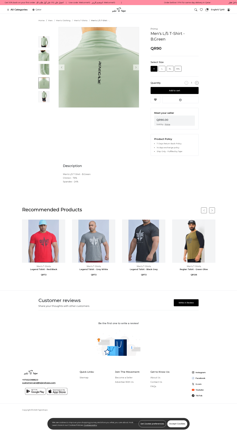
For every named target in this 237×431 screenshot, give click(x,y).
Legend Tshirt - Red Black (43, 269)
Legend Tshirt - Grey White (94, 269)
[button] (195, 9)
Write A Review (186, 302)
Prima (154, 28)
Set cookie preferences (152, 423)
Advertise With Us (124, 382)
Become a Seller (123, 377)
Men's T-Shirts (81, 20)
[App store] (57, 391)
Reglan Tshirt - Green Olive (194, 269)
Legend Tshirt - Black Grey (144, 269)
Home (41, 20)
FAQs (153, 386)
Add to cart (174, 90)
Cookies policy (90, 425)
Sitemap (84, 377)
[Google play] (35, 391)
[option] (99, 67)
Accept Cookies (177, 423)
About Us (155, 377)
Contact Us (156, 382)
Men (50, 20)
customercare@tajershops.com (39, 383)
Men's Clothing (63, 20)
